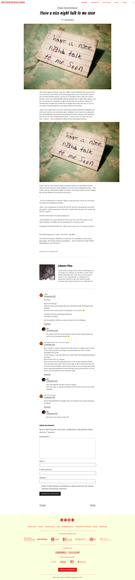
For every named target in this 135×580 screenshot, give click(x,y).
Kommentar (44, 437)
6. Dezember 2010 (49, 345)
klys (47, 328)
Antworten (47, 324)
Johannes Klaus (69, 20)
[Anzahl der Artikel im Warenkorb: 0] (132, 2)
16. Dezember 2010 (52, 330)
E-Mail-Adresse (46, 470)
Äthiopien (60, 8)
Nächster (93, 505)
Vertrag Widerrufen (67, 570)
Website (42, 478)
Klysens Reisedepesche (71, 8)
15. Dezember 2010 (49, 296)
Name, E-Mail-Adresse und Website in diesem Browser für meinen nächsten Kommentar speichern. (67, 487)
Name (42, 461)
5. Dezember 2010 (49, 397)
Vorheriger (42, 505)
